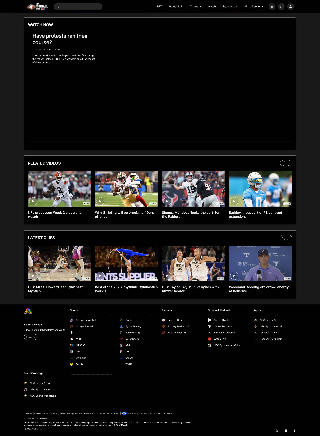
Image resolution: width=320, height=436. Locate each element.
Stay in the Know (33, 324)
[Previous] (282, 163)
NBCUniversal (42, 418)
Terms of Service (164, 413)
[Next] (289, 163)
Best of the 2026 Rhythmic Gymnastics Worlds (126, 289)
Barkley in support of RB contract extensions (255, 214)
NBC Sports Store (74, 413)
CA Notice (150, 413)
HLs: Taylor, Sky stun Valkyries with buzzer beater (190, 289)
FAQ (63, 413)
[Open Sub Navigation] (201, 6)
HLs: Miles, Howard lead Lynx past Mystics (55, 289)
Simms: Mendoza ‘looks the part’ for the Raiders (191, 214)
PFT (159, 6)
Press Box (88, 413)
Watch (212, 6)
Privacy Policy (113, 413)
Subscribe (30, 337)
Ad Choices (100, 413)
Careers (37, 413)
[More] (272, 6)
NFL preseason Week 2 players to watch (55, 214)
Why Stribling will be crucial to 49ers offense (124, 214)
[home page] (37, 6)
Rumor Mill (176, 6)
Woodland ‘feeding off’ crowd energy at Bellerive (259, 289)
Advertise (28, 413)
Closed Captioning (51, 413)
